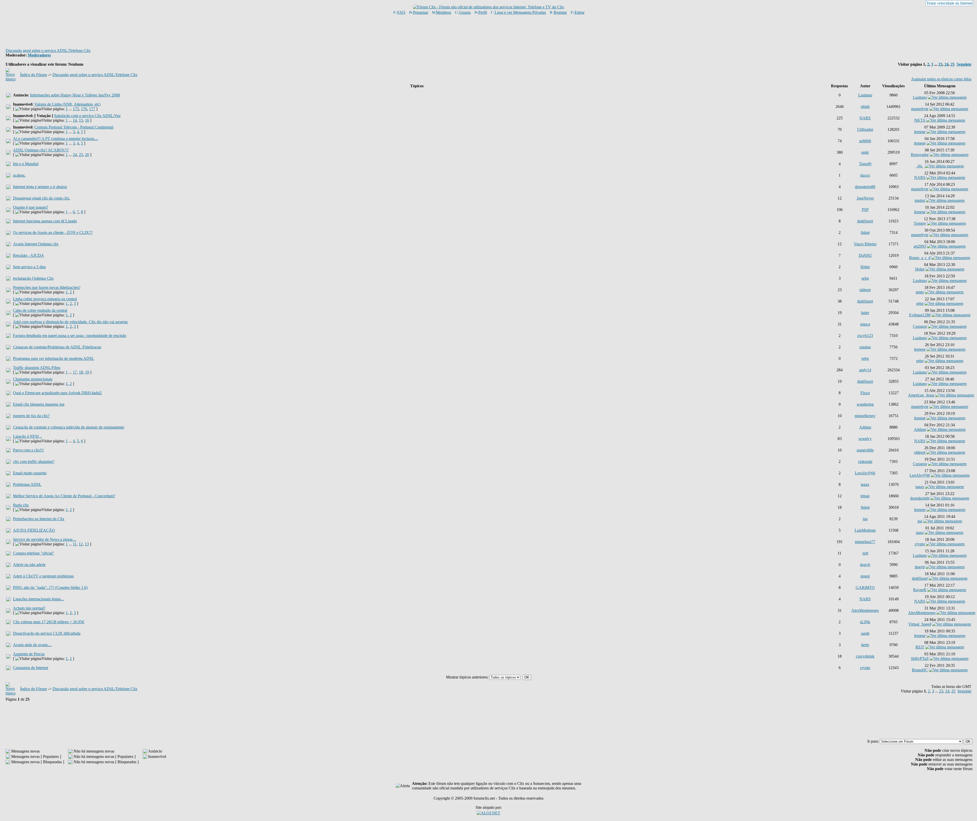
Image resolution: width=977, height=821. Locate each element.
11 (75, 544)
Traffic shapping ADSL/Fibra (36, 367)
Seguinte (964, 64)
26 (87, 154)
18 (81, 372)
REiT (919, 647)
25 (953, 64)
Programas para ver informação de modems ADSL (53, 358)
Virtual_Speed (919, 624)
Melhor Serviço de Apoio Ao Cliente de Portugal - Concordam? (64, 496)
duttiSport (865, 221)
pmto (920, 292)
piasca (865, 324)
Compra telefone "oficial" (33, 553)
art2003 (920, 246)
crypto (920, 544)
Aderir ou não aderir (29, 564)
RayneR (919, 590)
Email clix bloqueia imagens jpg (38, 404)
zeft (865, 553)
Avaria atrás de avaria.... (32, 645)
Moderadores (39, 55)
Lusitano (865, 95)
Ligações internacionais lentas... (38, 599)
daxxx (865, 175)
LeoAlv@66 (865, 473)
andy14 (865, 370)
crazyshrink (865, 656)
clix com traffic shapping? (33, 461)
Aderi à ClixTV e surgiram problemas (43, 576)
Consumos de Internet (30, 668)
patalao (865, 347)
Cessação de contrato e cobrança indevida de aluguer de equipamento (68, 427)
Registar (560, 12)
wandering (865, 404)
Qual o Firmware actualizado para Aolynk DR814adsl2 (57, 393)
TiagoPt (865, 164)
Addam (865, 427)
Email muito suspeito (30, 473)
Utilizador (865, 129)
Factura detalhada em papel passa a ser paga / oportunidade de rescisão (69, 335)
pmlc (865, 152)
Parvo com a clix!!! (28, 450)
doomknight (919, 498)
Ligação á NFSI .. (27, 436)
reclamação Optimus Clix (33, 278)
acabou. (19, 175)
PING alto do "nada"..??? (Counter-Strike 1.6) (50, 587)
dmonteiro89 (865, 187)
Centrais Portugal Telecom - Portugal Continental (73, 127)
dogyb (865, 564)
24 (946, 64)
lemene (920, 132)
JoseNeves (865, 198)
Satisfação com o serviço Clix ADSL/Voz (87, 116)
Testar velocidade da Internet (949, 3)
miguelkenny (865, 416)
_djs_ (919, 166)
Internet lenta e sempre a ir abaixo (40, 187)
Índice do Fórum (33, 75)
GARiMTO (865, 587)
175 (76, 109)
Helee (865, 267)
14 (75, 120)
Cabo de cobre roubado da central (40, 310)
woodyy (865, 438)
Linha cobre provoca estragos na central (45, 299)
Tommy (920, 223)
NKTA (919, 120)
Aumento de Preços (29, 654)
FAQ (401, 12)
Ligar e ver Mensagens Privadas (520, 12)
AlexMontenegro (865, 610)
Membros (443, 12)
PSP (865, 209)
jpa (865, 519)
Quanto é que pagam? (30, 207)
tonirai (920, 200)
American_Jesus (921, 395)
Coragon (920, 326)
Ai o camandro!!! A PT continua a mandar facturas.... (55, 138)
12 (81, 544)
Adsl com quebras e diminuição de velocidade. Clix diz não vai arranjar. (70, 322)
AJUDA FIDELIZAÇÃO (34, 530)
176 (84, 109)
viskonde (865, 461)
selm (865, 278)
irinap (865, 496)
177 (92, 109)
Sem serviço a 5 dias (29, 267)
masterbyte (919, 109)
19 (87, 372)
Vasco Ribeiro (865, 244)
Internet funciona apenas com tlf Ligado (45, 221)
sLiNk (865, 622)
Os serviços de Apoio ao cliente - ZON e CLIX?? (53, 232)
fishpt (865, 232)
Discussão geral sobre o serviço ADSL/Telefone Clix (48, 50)
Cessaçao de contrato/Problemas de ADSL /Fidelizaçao (57, 347)
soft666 (865, 141)
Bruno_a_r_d (919, 258)
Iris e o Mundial (25, 164)
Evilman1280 (920, 315)
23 (940, 64)
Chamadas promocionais (32, 379)
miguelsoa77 (865, 542)
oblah (865, 106)
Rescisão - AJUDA (28, 255)
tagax (865, 484)
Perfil (482, 12)
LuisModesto (865, 530)
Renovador (920, 154)
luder (865, 312)
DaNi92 (865, 255)
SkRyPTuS (920, 658)
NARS (865, 118)
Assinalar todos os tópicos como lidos (941, 79)
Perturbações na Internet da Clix (38, 519)
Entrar (579, 12)
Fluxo (865, 393)
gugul (865, 576)
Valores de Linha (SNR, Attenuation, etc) (67, 104)
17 (75, 372)
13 (87, 544)
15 (81, 120)
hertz (865, 645)
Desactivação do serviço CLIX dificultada (46, 633)
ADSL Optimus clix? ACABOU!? (41, 150)
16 (87, 120)
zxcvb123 (865, 335)
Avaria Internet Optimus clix (36, 244)
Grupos (465, 12)
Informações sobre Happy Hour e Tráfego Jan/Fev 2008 (75, 95)
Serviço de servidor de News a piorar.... (44, 539)
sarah (865, 633)
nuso (920, 532)
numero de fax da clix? (31, 416)
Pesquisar (420, 12)
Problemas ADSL (27, 484)
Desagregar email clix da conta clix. (41, 198)
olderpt (865, 290)
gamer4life (865, 450)
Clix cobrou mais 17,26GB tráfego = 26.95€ (48, 622)
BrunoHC (920, 670)
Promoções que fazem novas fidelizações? (46, 287)
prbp (920, 303)
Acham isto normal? (29, 608)
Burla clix (21, 505)
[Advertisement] (488, 31)
